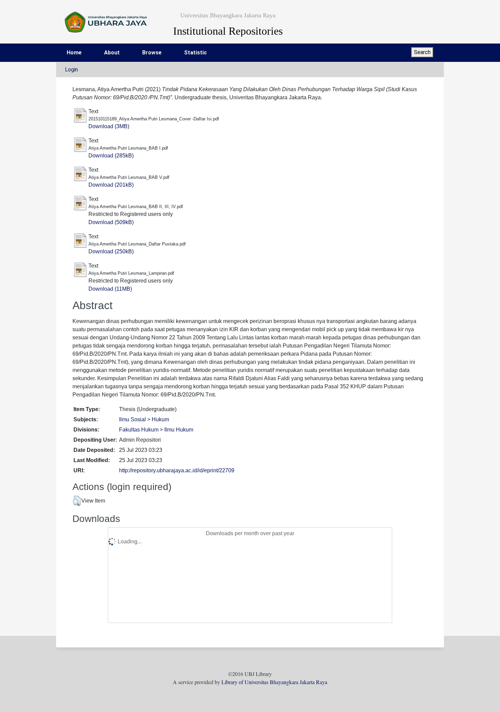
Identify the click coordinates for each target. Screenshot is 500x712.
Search (422, 52)
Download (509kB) (111, 222)
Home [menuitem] (74, 52)
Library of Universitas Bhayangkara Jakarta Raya (274, 681)
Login (71, 69)
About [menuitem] (112, 52)
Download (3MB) (108, 126)
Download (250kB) (111, 251)
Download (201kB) (111, 185)
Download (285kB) (111, 155)
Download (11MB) (110, 289)
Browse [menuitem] (152, 52)
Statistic (195, 52)
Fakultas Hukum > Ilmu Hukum (156, 430)
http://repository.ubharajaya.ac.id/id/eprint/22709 (176, 470)
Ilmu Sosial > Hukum (144, 419)
